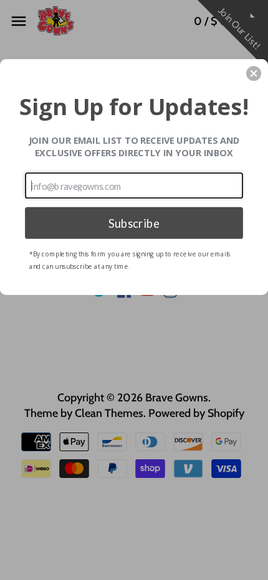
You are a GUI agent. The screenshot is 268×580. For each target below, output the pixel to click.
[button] (253, 73)
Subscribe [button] (134, 222)
